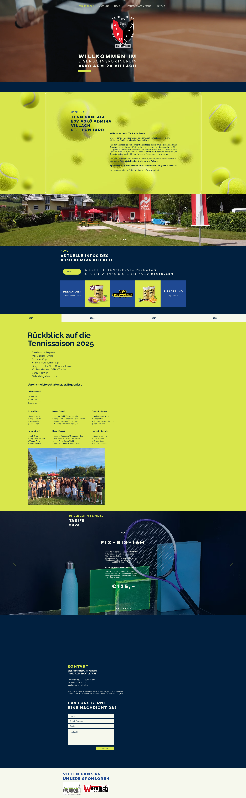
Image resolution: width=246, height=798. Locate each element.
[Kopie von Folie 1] (118, 608)
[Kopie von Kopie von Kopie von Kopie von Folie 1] (125, 608)
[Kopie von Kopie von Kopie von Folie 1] (123, 608)
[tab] (30, 318)
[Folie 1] (120, 239)
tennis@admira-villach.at (78, 685)
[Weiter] (231, 220)
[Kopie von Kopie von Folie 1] (120, 608)
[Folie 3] (125, 239)
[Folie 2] (122, 239)
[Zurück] (14, 220)
